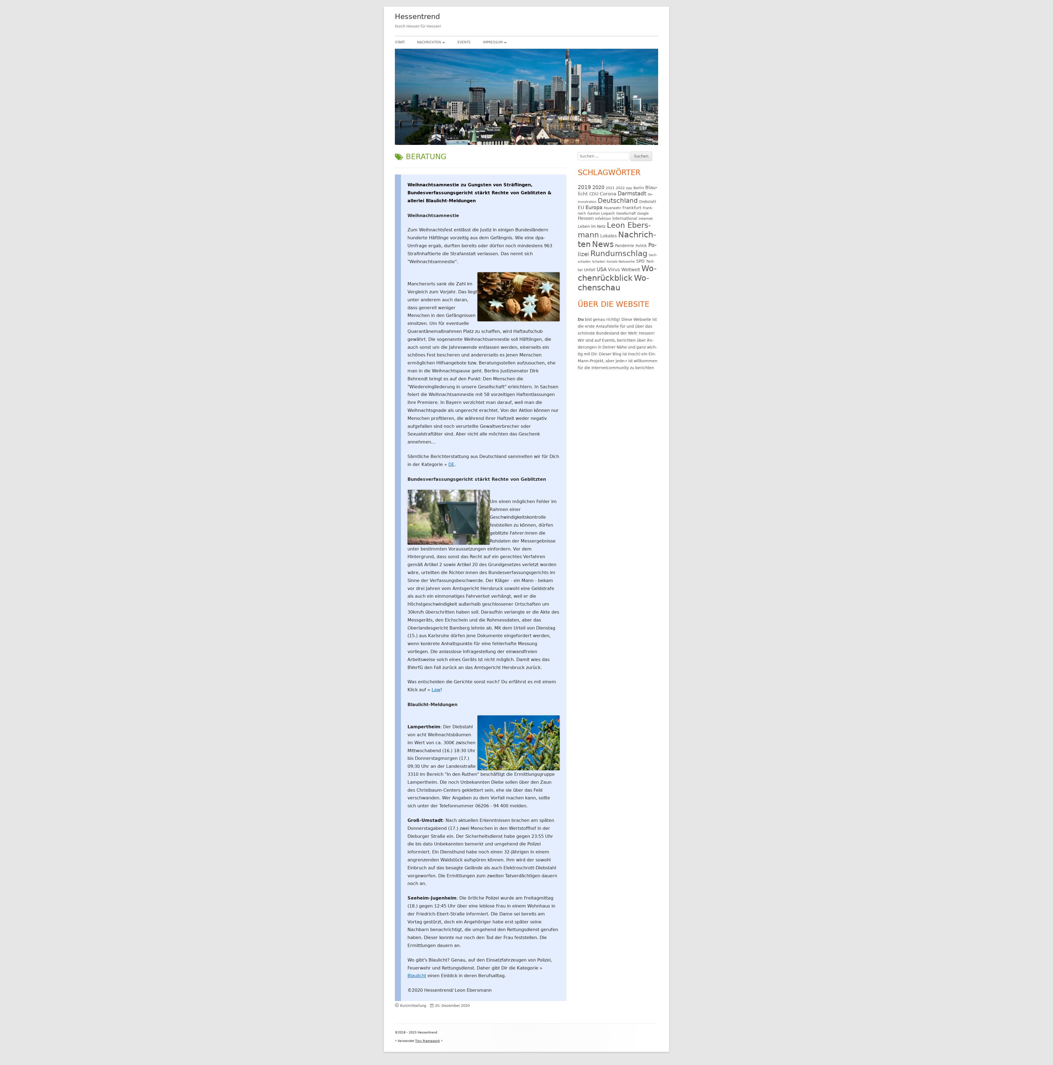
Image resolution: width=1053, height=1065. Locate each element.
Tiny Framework (427, 1041)
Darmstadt (632, 193)
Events (464, 42)
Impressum (493, 42)
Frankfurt (631, 207)
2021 (610, 188)
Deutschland (618, 200)
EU (581, 207)
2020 (598, 187)
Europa (593, 207)
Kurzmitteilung (413, 1006)
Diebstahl (647, 201)
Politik (641, 246)
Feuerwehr (612, 208)
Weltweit (630, 269)
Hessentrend (417, 16)
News (603, 244)
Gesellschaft (626, 213)
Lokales (608, 235)
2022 (620, 188)
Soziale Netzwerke (621, 261)
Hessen (586, 218)
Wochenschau (613, 282)
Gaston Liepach (601, 213)
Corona (608, 193)
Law (436, 689)
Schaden (598, 261)
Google (643, 213)
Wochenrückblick (617, 273)
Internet (646, 219)
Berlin (638, 188)
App (629, 188)
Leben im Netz (591, 226)
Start (400, 42)
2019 (584, 187)
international (624, 218)
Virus (614, 269)
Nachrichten (429, 42)
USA (602, 269)
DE (451, 464)
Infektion (603, 219)
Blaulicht (416, 975)
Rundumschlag (618, 253)
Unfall (589, 270)
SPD (640, 261)
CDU (593, 194)
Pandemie (624, 245)
